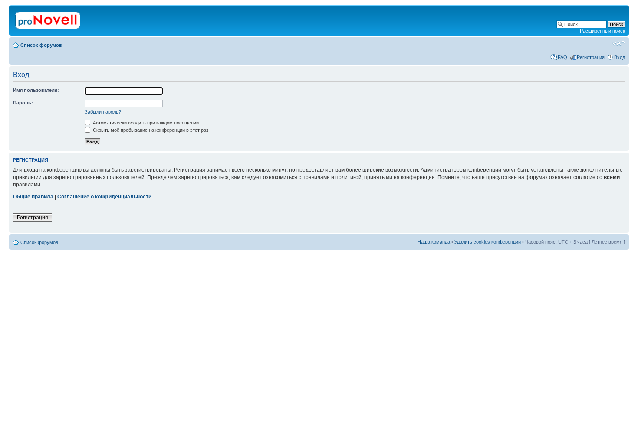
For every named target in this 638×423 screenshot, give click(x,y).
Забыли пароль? (103, 111)
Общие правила (33, 197)
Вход (619, 57)
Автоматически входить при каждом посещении (145, 122)
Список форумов (41, 45)
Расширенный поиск (602, 30)
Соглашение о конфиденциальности (104, 197)
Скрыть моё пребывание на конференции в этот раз (150, 130)
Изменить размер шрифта (618, 43)
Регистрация (591, 57)
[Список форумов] (48, 18)
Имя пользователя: (36, 90)
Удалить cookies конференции (487, 241)
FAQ (562, 57)
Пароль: (23, 102)
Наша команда (434, 241)
